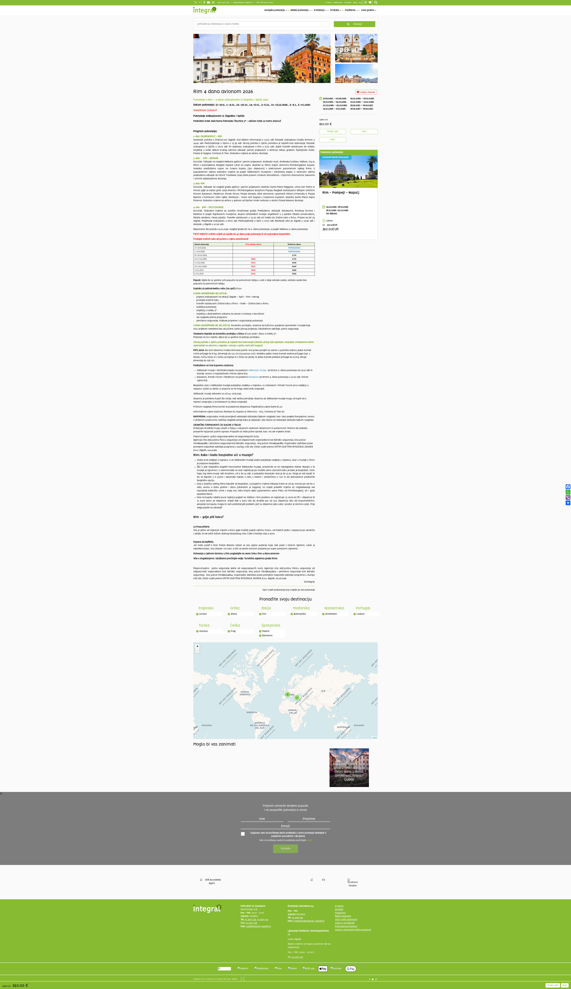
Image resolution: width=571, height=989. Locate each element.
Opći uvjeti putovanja (346, 920)
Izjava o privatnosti (344, 923)
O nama (339, 906)
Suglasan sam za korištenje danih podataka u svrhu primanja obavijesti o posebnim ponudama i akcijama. (288, 834)
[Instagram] (214, 2)
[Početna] (204, 10)
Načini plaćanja (343, 916)
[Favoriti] (370, 2)
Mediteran (350, 10)
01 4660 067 (297, 918)
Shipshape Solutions (242, 979)
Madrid (265, 631)
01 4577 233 (250, 920)
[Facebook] (204, 2)
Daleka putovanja (299, 10)
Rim (264, 614)
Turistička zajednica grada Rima (260, 559)
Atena (234, 614)
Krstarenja (319, 10)
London (203, 614)
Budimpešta (300, 614)
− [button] (197, 651)
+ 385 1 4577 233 (223, 2)
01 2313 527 (297, 957)
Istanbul (203, 631)
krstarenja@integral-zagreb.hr (309, 921)
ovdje (309, 840)
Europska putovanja (274, 10)
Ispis (332, 140)
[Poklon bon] (365, 2)
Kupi (364, 132)
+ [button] (197, 646)
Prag (233, 631)
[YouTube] (209, 2)
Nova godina (368, 10)
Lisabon (361, 614)
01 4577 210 (262, 920)
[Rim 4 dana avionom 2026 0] (262, 71)
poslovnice (338, 2)
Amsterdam (331, 614)
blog (355, 2)
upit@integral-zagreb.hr (243, 2)
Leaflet (374, 737)
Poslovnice (340, 913)
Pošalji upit (332, 132)
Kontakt (348, 2)
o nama (328, 2)
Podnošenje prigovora (346, 926)
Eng (360, 2)
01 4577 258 (252, 923)
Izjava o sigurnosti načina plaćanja (353, 930)
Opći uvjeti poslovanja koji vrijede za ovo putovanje (288, 590)
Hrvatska (335, 10)
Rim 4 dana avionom (268, 554)
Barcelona (267, 636)
